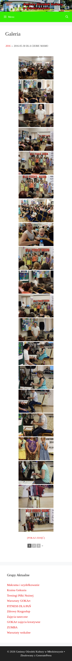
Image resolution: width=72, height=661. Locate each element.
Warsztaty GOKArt (18, 600)
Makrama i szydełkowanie (23, 585)
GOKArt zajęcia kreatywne (23, 622)
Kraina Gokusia (16, 590)
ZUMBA (12, 627)
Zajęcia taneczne (17, 616)
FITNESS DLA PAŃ (19, 606)
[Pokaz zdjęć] (36, 538)
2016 (8, 46)
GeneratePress (44, 655)
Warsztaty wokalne (19, 632)
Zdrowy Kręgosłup (18, 611)
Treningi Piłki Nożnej (20, 595)
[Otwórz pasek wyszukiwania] (67, 17)
